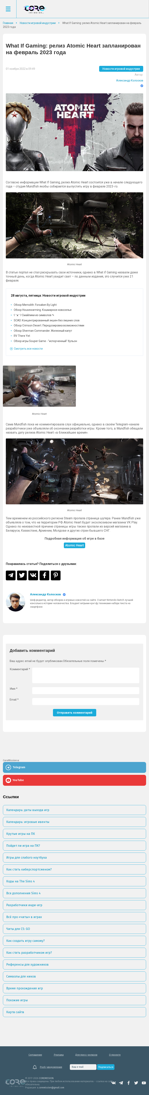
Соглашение (35, 1054)
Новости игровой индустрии (121, 68)
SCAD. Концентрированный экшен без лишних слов (47, 320)
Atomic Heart (74, 545)
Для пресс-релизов (86, 1054)
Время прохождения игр (24, 988)
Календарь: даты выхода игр (27, 810)
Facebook (128, 1083)
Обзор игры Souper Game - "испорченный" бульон (45, 341)
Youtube (143, 1083)
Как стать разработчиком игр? (29, 952)
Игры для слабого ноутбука (26, 857)
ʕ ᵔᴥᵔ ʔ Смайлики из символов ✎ (34, 315)
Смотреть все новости (28, 348)
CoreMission (34, 9)
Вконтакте (113, 1083)
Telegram (121, 1083)
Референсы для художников (27, 964)
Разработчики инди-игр (24, 905)
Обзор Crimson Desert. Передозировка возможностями (49, 325)
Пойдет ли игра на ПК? (23, 846)
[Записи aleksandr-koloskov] (15, 602)
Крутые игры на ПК (20, 834)
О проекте (115, 1054)
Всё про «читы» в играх (24, 917)
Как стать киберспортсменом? (29, 869)
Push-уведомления (51, 1067)
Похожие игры (17, 1000)
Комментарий (20, 669)
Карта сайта (15, 1012)
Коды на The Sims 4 (20, 881)
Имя (13, 688)
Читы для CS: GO (18, 929)
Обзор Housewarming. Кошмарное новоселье (43, 309)
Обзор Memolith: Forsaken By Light (35, 304)
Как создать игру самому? (25, 941)
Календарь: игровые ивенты (27, 822)
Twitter (136, 1083)
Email (14, 699)
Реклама (59, 1054)
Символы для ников (21, 976)
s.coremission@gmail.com (50, 1087)
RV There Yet (22, 335)
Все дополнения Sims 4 (23, 893)
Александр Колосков (129, 80)
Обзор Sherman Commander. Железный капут (43, 330)
